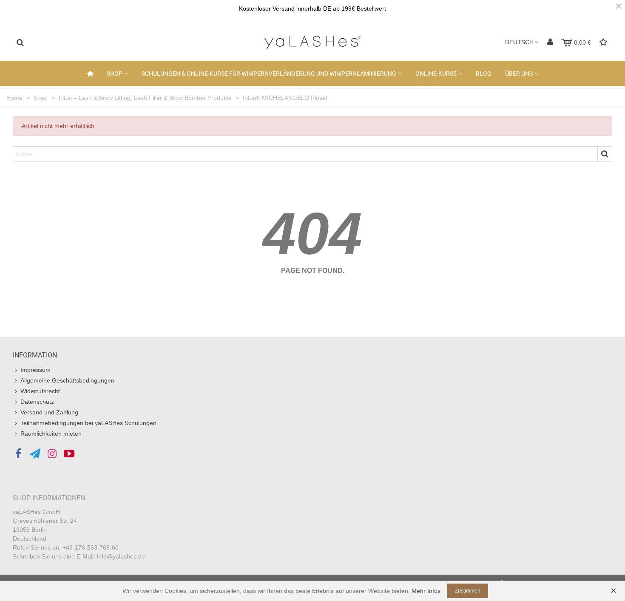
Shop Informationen (49, 498)
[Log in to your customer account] (550, 42)
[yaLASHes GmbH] (312, 42)
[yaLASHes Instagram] (52, 454)
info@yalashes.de (121, 556)
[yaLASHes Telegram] (35, 454)
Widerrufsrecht (40, 391)
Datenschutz (37, 401)
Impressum (35, 369)
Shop (114, 73)
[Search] (20, 42)
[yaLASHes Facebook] (18, 454)
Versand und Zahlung (49, 412)
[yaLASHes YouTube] (69, 454)
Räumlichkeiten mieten (51, 433)
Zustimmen (467, 591)
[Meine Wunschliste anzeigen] (604, 42)
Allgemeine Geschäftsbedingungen (67, 380)
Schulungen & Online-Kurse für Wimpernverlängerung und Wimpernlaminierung (269, 73)
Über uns (519, 73)
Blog (483, 73)
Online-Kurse (436, 73)
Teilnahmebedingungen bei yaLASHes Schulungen (88, 423)
